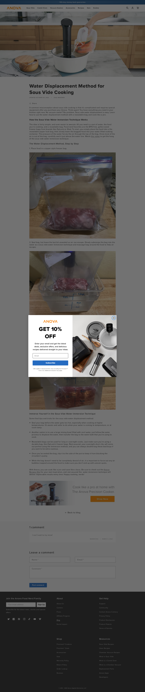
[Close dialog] (114, 318)
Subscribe (50, 363)
